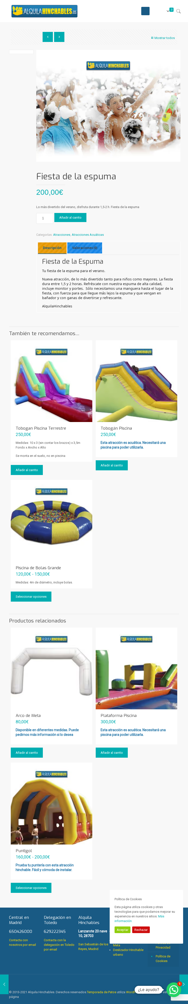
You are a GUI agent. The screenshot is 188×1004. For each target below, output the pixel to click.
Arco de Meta (28, 715)
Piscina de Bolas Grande (38, 568)
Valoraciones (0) (84, 248)
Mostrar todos (164, 38)
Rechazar (141, 930)
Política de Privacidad (163, 945)
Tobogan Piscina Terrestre (41, 428)
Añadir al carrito (70, 217)
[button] (173, 989)
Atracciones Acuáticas (88, 235)
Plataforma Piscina (119, 715)
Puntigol (24, 851)
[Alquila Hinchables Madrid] (44, 11)
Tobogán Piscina (116, 428)
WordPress (134, 992)
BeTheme (151, 992)
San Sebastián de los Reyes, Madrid (93, 933)
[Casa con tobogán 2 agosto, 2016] (4, 984)
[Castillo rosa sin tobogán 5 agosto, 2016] (183, 984)
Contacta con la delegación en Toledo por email (59, 944)
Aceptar (122, 930)
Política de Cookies (163, 958)
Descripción (52, 248)
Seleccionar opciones (31, 596)
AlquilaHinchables (57, 306)
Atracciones (61, 235)
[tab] (52, 248)
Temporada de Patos (101, 992)
